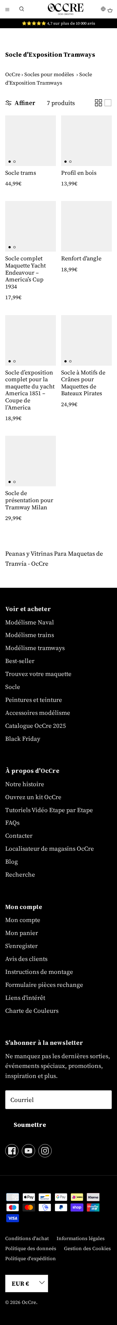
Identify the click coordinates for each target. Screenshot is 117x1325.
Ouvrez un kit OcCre (33, 797)
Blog (11, 861)
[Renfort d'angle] (86, 226)
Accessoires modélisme (37, 712)
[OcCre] (66, 9)
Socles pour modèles (49, 74)
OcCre (12, 74)
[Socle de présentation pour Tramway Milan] (30, 461)
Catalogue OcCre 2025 (35, 725)
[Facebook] (12, 1150)
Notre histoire (24, 784)
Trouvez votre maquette (38, 673)
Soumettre (30, 1124)
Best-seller (19, 661)
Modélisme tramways (35, 648)
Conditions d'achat (27, 1238)
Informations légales (81, 1238)
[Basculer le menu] (7, 9)
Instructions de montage (39, 971)
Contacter (18, 835)
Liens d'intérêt (25, 997)
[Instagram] (45, 1150)
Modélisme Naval (29, 622)
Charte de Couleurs (31, 1010)
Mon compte (22, 920)
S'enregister (21, 945)
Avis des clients (26, 958)
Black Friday (22, 738)
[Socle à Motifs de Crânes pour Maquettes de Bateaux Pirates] (86, 340)
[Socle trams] (30, 140)
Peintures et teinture (33, 699)
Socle (12, 686)
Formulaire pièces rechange (44, 984)
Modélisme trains (29, 635)
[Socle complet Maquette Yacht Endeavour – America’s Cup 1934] (30, 226)
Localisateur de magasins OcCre (49, 848)
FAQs (12, 822)
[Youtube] (28, 1150)
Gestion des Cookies (87, 1248)
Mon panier (21, 933)
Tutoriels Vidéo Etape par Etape (49, 810)
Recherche (20, 874)
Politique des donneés (30, 1248)
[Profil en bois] (86, 140)
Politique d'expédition (30, 1258)
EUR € (20, 1283)
